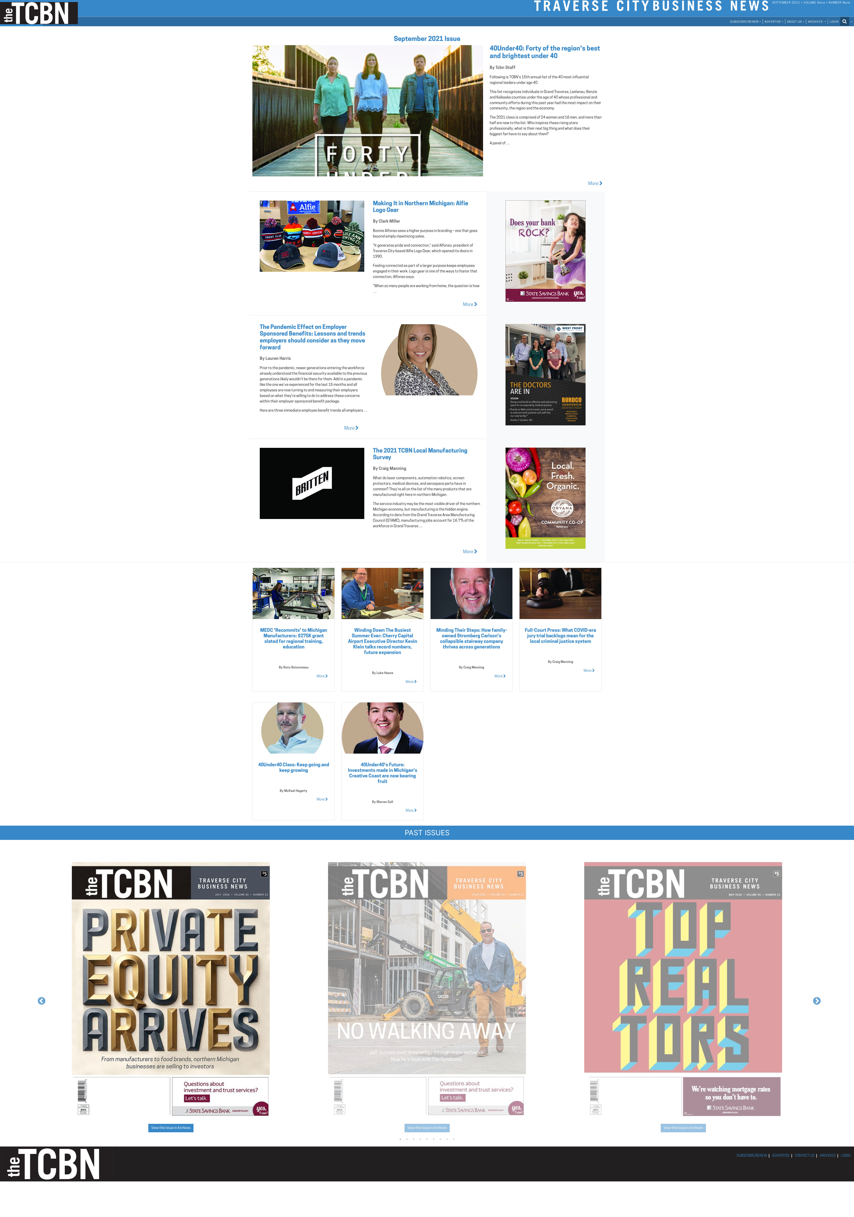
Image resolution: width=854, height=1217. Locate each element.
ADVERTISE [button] (773, 21)
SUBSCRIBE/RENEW (752, 1156)
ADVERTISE (781, 1156)
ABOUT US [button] (794, 21)
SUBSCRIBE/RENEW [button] (744, 21)
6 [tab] (433, 1139)
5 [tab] (427, 1139)
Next (814, 999)
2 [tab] (407, 1139)
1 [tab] (400, 1139)
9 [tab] (453, 1139)
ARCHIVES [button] (816, 21)
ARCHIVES (828, 1156)
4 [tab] (420, 1139)
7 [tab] (440, 1139)
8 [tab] (447, 1139)
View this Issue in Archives (171, 1128)
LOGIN (834, 21)
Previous (39, 999)
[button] (846, 21)
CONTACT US (805, 1156)
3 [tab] (413, 1139)
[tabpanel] (170, 999)
